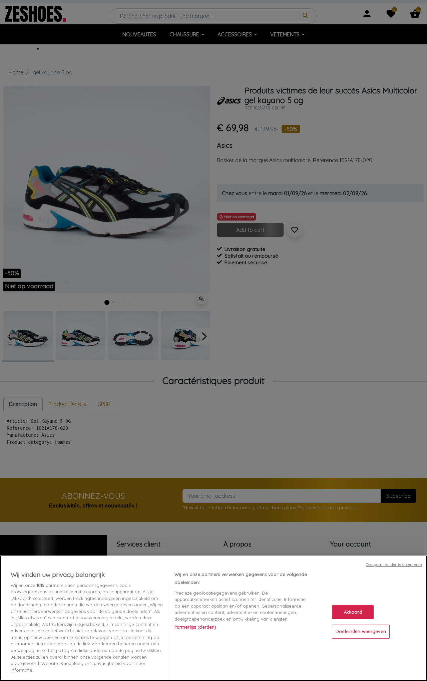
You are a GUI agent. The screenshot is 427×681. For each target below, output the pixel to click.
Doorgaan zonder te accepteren (394, 564)
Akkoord (353, 612)
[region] (213, 618)
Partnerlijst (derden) (195, 627)
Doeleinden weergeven (361, 631)
